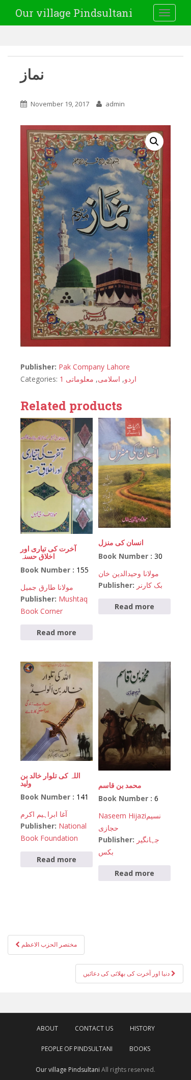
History (142, 1028)
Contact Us (94, 1028)
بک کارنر (149, 585)
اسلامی (109, 379)
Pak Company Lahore (94, 367)
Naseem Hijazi (122, 815)
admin (115, 103)
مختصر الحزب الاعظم (48, 944)
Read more (56, 632)
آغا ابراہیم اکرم (43, 814)
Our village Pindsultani (73, 12)
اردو (130, 379)
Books (139, 1048)
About (47, 1028)
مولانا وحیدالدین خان (128, 573)
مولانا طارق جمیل (46, 587)
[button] (154, 141)
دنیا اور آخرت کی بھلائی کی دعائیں (127, 973)
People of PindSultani (77, 1048)
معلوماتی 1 (77, 379)
